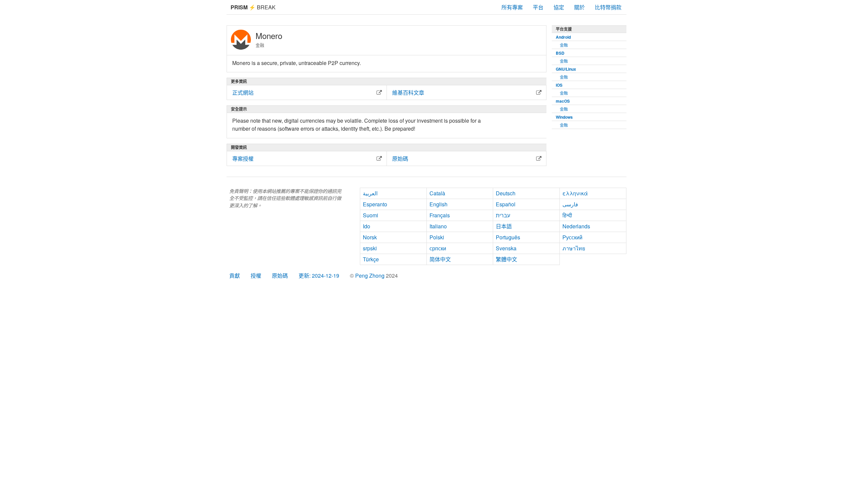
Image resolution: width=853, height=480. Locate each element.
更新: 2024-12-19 (319, 275)
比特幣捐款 (608, 7)
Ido (366, 226)
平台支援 (564, 29)
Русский (572, 237)
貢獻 (234, 275)
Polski (436, 237)
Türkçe (371, 259)
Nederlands (576, 226)
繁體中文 (506, 259)
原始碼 (280, 275)
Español (505, 204)
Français (439, 215)
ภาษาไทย (573, 248)
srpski (370, 248)
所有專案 (512, 7)
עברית (503, 215)
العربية (370, 193)
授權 (256, 275)
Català (437, 193)
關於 (579, 7)
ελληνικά (575, 193)
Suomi (370, 215)
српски (437, 248)
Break (253, 7)
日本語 (504, 226)
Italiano (438, 226)
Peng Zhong (370, 275)
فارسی (570, 204)
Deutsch (505, 193)
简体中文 (440, 259)
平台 (538, 7)
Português (508, 237)
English (438, 204)
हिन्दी (567, 215)
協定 (558, 7)
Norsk (370, 237)
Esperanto (375, 204)
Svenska (506, 248)
